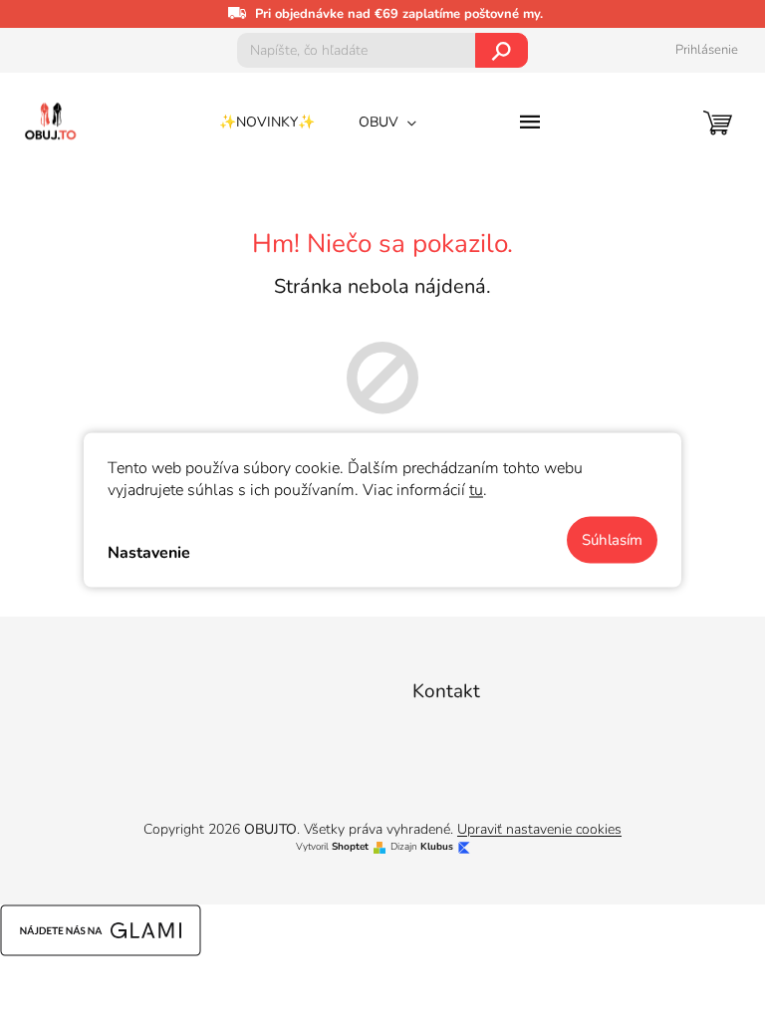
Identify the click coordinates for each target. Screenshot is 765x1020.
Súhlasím (612, 540)
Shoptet (350, 847)
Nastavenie (149, 552)
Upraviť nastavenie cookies (539, 829)
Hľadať (501, 50)
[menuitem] (267, 122)
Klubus (436, 847)
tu (476, 490)
